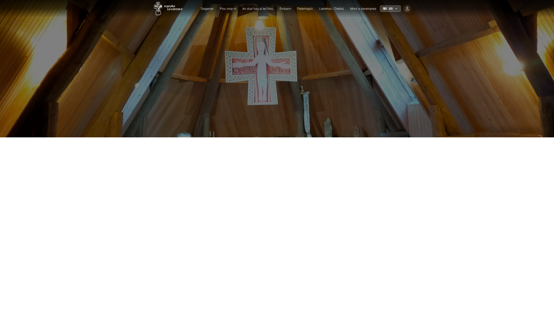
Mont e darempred (363, 8)
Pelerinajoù (305, 8)
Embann (285, 8)
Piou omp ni (228, 8)
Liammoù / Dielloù (331, 8)
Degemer (207, 8)
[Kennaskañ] (407, 9)
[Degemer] (167, 8)
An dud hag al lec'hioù (257, 8)
